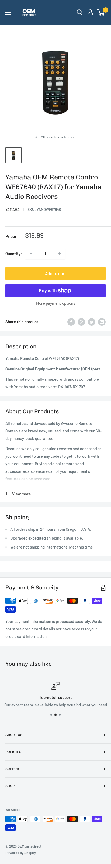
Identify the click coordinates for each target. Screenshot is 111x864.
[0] (101, 12)
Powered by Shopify (20, 853)
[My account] (90, 12)
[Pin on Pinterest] (81, 322)
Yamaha (12, 209)
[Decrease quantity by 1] (31, 253)
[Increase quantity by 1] (59, 253)
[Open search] (80, 12)
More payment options (55, 303)
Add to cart (55, 273)
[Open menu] (8, 13)
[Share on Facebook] (71, 322)
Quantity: (13, 253)
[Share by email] (102, 322)
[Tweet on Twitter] (91, 322)
